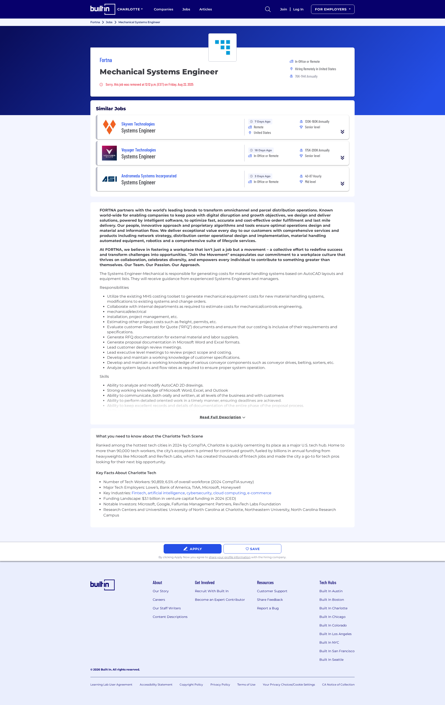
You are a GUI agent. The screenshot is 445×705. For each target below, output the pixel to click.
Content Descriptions (170, 617)
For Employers (331, 9)
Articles (205, 9)
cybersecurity (199, 493)
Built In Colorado (333, 625)
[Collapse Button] (342, 131)
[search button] (268, 9)
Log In (298, 9)
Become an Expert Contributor (220, 600)
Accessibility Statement (156, 684)
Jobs (186, 9)
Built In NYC (329, 642)
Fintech (139, 493)
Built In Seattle (331, 660)
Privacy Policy (220, 684)
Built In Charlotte (333, 608)
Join (283, 9)
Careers (159, 600)
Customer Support (272, 591)
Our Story (161, 591)
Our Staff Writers (167, 608)
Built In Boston (331, 600)
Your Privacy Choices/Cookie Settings (289, 684)
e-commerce (259, 493)
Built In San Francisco (337, 651)
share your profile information (230, 557)
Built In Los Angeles (335, 634)
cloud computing (229, 493)
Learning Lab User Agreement (111, 684)
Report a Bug (268, 608)
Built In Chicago (332, 617)
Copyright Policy (191, 684)
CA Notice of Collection (338, 684)
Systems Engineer (138, 130)
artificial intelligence (166, 493)
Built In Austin (331, 591)
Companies (163, 9)
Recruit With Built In (212, 591)
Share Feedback (270, 600)
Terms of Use (246, 684)
